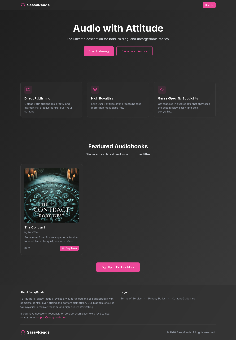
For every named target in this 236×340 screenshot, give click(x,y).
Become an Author (134, 51)
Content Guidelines (183, 298)
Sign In (209, 5)
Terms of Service (131, 298)
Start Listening (99, 51)
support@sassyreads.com (51, 317)
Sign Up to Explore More (118, 267)
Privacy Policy (157, 298)
